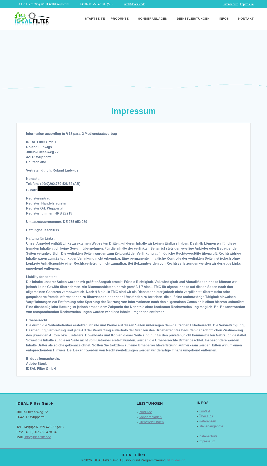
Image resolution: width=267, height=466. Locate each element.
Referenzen (207, 421)
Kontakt (246, 18)
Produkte (120, 18)
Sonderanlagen (153, 18)
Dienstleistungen (193, 18)
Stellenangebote (211, 426)
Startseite (95, 18)
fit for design (176, 460)
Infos (224, 18)
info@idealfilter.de (134, 4)
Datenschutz (230, 4)
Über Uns (206, 416)
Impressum (247, 4)
